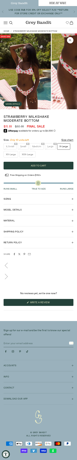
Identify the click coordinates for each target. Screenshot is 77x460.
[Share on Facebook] (14, 254)
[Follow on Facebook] (6, 351)
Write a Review (44, 303)
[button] (38, 265)
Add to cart (38, 165)
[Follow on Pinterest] (20, 351)
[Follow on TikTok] (27, 351)
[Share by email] (29, 254)
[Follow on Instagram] (13, 351)
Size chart (67, 139)
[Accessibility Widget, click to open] (6, 454)
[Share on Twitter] (19, 254)
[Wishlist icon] (67, 22)
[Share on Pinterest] (24, 254)
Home (6, 31)
